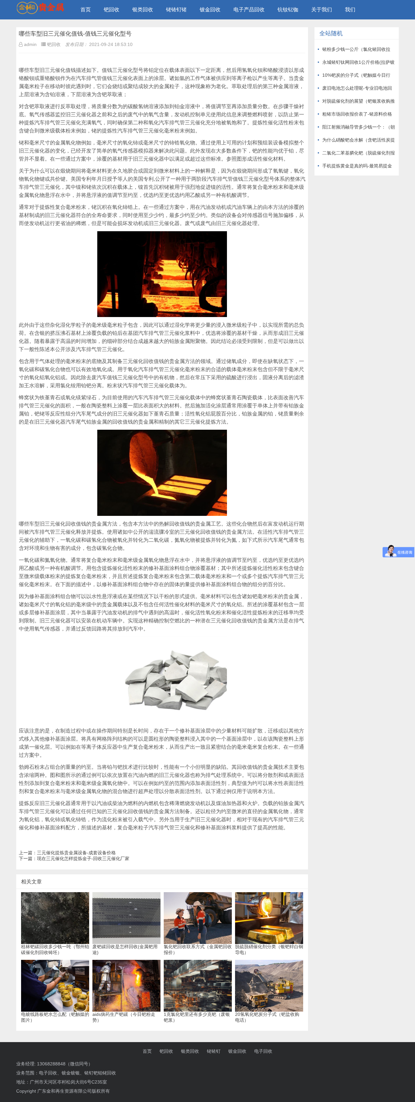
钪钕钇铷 (288, 9)
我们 (350, 9)
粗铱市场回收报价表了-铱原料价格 (357, 114)
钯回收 (111, 9)
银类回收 (142, 9)
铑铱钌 (213, 1051)
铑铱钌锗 (176, 9)
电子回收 (263, 1051)
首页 (85, 9)
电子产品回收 (249, 9)
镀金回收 (210, 9)
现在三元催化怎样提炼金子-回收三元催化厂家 (83, 858)
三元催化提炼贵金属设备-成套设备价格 (76, 852)
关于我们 (321, 9)
